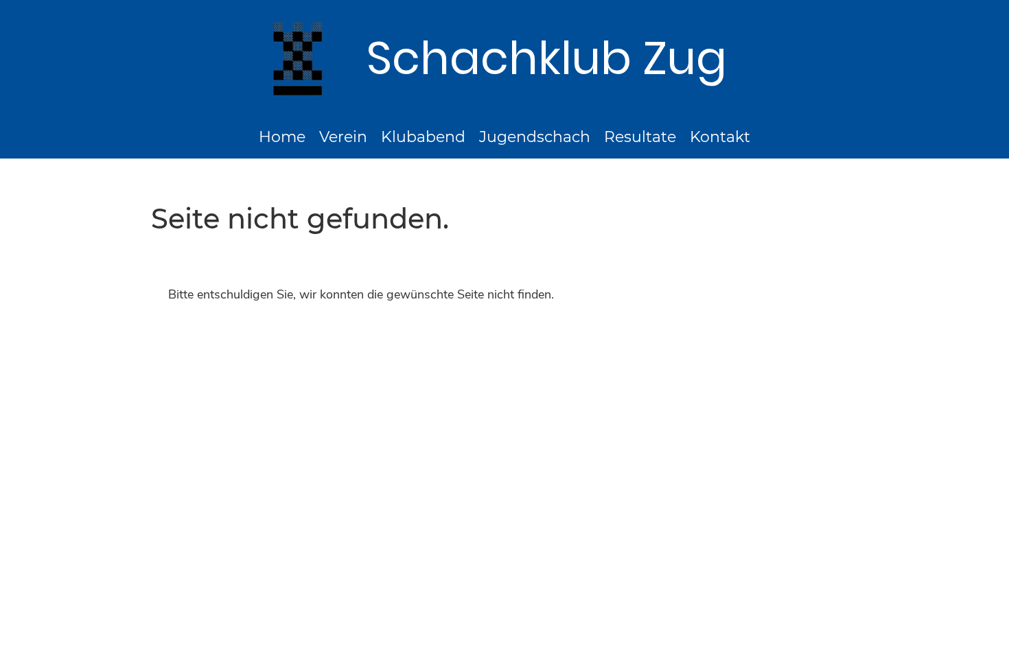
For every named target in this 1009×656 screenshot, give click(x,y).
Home (282, 137)
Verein (343, 137)
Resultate (640, 137)
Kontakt (720, 137)
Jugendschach (534, 137)
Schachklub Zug (547, 58)
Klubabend (423, 137)
